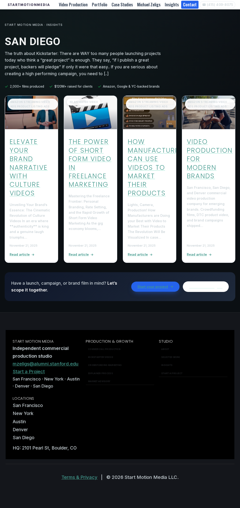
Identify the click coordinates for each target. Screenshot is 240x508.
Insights (172, 4)
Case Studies (122, 4)
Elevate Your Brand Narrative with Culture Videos (29, 167)
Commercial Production (104, 349)
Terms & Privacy (79, 477)
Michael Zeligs (149, 4)
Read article (20, 254)
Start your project (152, 286)
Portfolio (99, 4)
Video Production (73, 4)
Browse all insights (205, 286)
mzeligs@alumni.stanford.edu (46, 364)
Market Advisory (99, 381)
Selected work (170, 357)
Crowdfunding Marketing (105, 365)
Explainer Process (100, 373)
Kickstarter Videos (100, 357)
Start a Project (29, 371)
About (165, 349)
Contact (190, 4)
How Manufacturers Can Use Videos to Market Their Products (158, 167)
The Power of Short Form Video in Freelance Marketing (90, 163)
